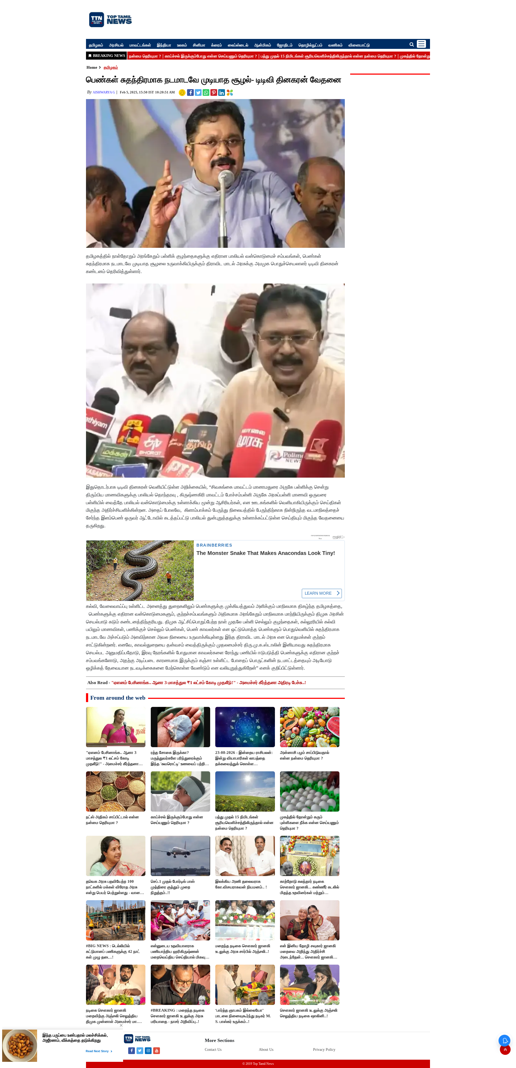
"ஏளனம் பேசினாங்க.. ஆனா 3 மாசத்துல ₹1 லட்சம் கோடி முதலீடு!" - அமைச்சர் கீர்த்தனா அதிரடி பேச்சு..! (208, 682)
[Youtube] (156, 1050)
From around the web (117, 697)
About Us (266, 1050)
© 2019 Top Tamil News (258, 1064)
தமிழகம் (96, 45)
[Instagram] (148, 1050)
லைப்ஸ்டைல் (238, 45)
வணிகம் (335, 45)
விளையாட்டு (359, 45)
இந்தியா (164, 45)
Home (92, 67)
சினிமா (199, 45)
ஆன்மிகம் (262, 45)
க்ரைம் (216, 45)
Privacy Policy (324, 1050)
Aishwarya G (104, 92)
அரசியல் (116, 45)
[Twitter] (140, 1050)
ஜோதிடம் (285, 45)
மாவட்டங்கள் (140, 45)
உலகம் (182, 45)
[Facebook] (131, 1050)
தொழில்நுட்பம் (310, 45)
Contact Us (213, 1050)
